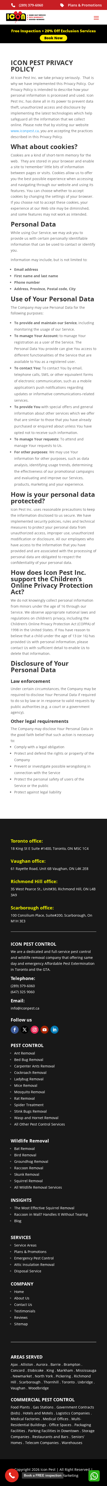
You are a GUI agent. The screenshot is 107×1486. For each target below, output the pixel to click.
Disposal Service (27, 1271)
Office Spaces (60, 1424)
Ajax (14, 1364)
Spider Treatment (29, 1104)
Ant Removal (24, 1053)
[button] (94, 1476)
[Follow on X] (25, 1030)
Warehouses (72, 1442)
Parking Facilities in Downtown (53, 1430)
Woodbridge (38, 1388)
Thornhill (51, 1382)
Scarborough (30, 1382)
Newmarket (22, 1376)
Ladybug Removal (29, 1079)
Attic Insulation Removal (34, 1264)
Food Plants (20, 1407)
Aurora (42, 1364)
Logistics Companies (73, 1413)
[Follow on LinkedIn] (54, 1030)
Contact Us (23, 1304)
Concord (18, 1370)
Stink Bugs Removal (30, 1111)
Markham (65, 1370)
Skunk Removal (26, 1174)
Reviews (21, 1317)
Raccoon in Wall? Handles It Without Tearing (51, 1214)
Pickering (63, 1376)
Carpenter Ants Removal (34, 1066)
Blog (17, 1220)
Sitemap (21, 1324)
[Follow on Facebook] (15, 1030)
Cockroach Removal (30, 1072)
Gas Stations (43, 1407)
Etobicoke (36, 1370)
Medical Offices (55, 1418)
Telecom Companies (42, 1442)
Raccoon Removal (28, 1168)
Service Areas (25, 1245)
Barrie (56, 1364)
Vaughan (18, 1388)
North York (44, 1376)
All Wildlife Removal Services (38, 1187)
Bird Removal (25, 1155)
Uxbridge (85, 1382)
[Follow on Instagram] (35, 1030)
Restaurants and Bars (50, 1436)
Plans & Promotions (85, 5)
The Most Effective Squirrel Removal (44, 1208)
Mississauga (86, 1370)
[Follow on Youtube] (45, 1030)
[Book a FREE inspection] (12, 1475)
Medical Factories (25, 1418)
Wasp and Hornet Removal (36, 1117)
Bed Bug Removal (28, 1059)
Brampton (72, 1364)
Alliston (27, 1364)
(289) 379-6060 (31, 5)
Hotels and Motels (38, 1413)
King (50, 1370)
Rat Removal (24, 1098)
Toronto (68, 1382)
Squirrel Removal (28, 1180)
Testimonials (24, 1311)
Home (19, 1291)
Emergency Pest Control (34, 1258)
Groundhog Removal (31, 1161)
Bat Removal (24, 1148)
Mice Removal (25, 1085)
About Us (21, 1298)
